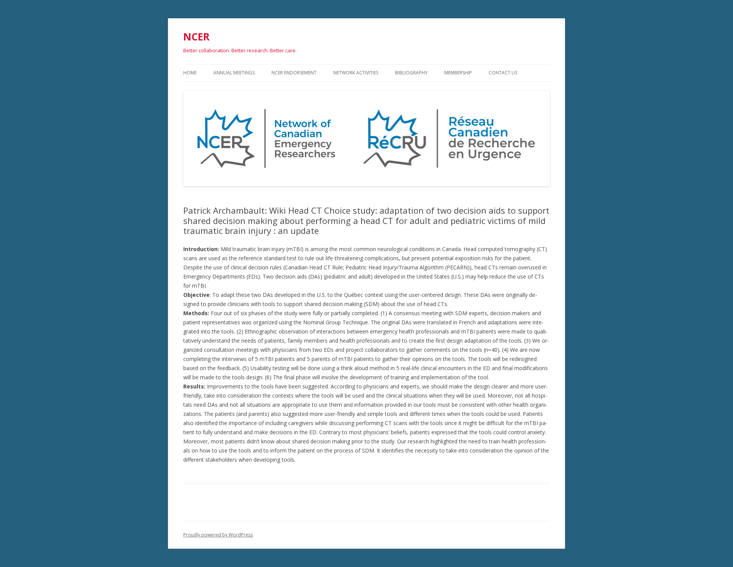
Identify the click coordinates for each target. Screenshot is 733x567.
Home (190, 72)
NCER (196, 36)
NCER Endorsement (293, 72)
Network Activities (355, 72)
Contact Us (503, 72)
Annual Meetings (234, 72)
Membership (458, 72)
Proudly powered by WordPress (218, 535)
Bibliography (411, 72)
